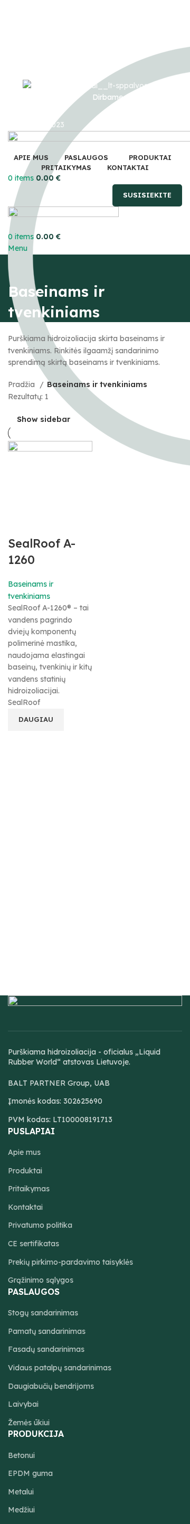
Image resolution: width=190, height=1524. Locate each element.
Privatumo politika (40, 1225)
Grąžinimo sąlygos (40, 1280)
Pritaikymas (29, 1188)
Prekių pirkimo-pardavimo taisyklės (70, 1262)
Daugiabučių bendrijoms (51, 1386)
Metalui (21, 1492)
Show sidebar (43, 420)
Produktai (25, 1170)
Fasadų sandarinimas (46, 1349)
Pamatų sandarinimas (47, 1331)
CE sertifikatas (33, 1243)
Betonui (21, 1455)
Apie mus (24, 1152)
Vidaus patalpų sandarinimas (59, 1367)
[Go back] (21, 268)
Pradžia (22, 384)
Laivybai (23, 1404)
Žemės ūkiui (29, 1422)
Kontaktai (25, 1207)
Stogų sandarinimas (43, 1313)
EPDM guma (30, 1473)
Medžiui (21, 1509)
